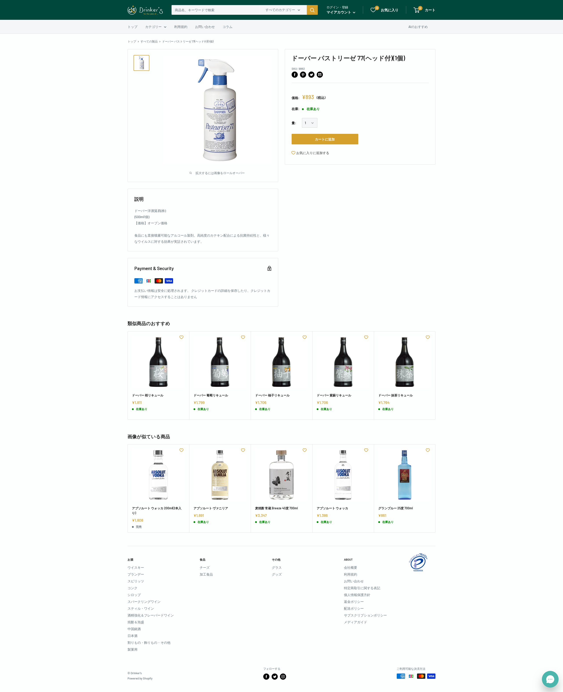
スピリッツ (136, 581)
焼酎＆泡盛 (136, 622)
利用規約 (180, 27)
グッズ (277, 574)
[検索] (312, 10)
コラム (227, 27)
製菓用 (132, 649)
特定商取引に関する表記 (362, 588)
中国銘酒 (134, 629)
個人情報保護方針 (357, 595)
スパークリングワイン (144, 602)
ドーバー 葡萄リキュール (211, 395)
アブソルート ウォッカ (332, 508)
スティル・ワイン (141, 608)
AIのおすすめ (418, 27)
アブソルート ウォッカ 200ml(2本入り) (156, 510)
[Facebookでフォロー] (266, 677)
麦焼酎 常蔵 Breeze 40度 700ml (276, 508)
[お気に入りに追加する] (181, 337)
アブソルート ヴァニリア (211, 508)
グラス (277, 567)
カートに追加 (325, 139)
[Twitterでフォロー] (275, 677)
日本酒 (132, 636)
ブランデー (136, 574)
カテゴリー (153, 27)
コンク (132, 588)
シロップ (134, 595)
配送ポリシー (354, 608)
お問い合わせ (205, 27)
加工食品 (206, 574)
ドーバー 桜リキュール (147, 395)
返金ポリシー (354, 602)
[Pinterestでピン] (303, 74)
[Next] (435, 375)
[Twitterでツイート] (311, 74)
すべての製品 (149, 41)
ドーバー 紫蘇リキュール (334, 395)
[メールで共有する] (320, 74)
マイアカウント (339, 12)
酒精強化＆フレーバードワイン (151, 615)
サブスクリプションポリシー (365, 615)
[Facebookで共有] (295, 74)
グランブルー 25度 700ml (395, 508)
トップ (132, 27)
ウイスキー (136, 567)
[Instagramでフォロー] (283, 677)
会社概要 (350, 567)
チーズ (205, 567)
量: (294, 123)
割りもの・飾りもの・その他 (149, 642)
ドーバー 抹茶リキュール (395, 395)
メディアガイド (355, 622)
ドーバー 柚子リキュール (272, 395)
